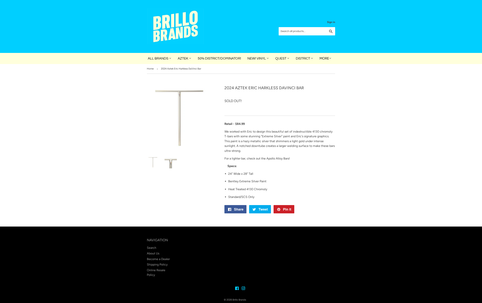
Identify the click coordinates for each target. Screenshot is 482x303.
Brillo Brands (239, 299)
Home (150, 68)
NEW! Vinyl (257, 58)
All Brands (158, 58)
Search (151, 248)
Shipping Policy (157, 264)
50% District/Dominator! (219, 58)
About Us (153, 253)
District (303, 58)
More (324, 58)
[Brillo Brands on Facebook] (237, 289)
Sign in (331, 22)
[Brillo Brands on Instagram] (243, 289)
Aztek (183, 58)
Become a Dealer (158, 259)
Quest (281, 58)
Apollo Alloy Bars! (278, 158)
